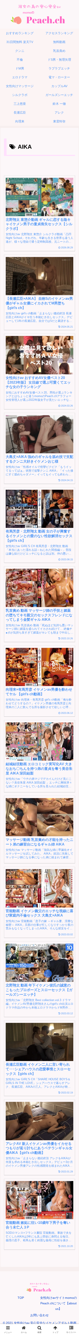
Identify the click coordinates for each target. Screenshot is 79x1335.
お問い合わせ (39, 1315)
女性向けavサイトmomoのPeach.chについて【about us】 (58, 1303)
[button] (70, 829)
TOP (21, 1297)
